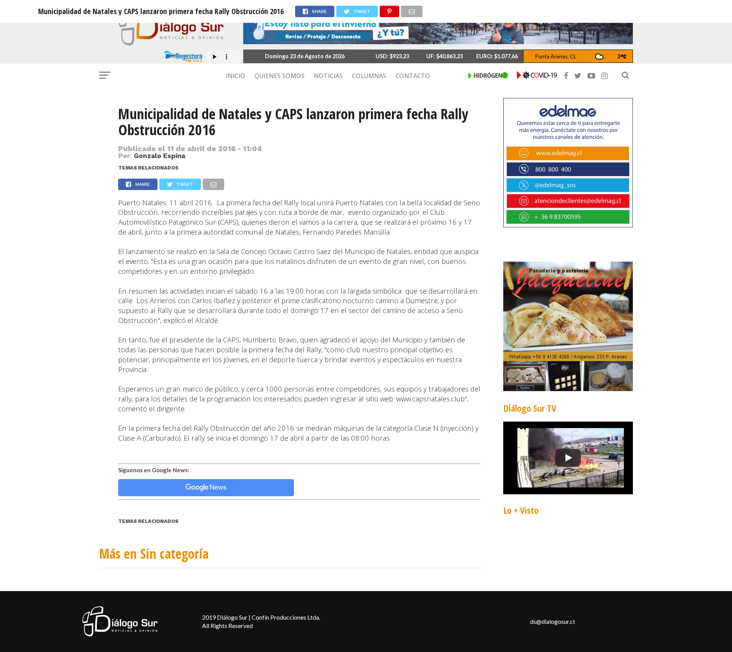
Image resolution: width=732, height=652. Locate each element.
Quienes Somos (279, 76)
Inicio (235, 76)
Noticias (328, 76)
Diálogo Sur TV (529, 408)
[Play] (568, 458)
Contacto (412, 76)
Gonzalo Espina (159, 156)
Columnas (369, 76)
